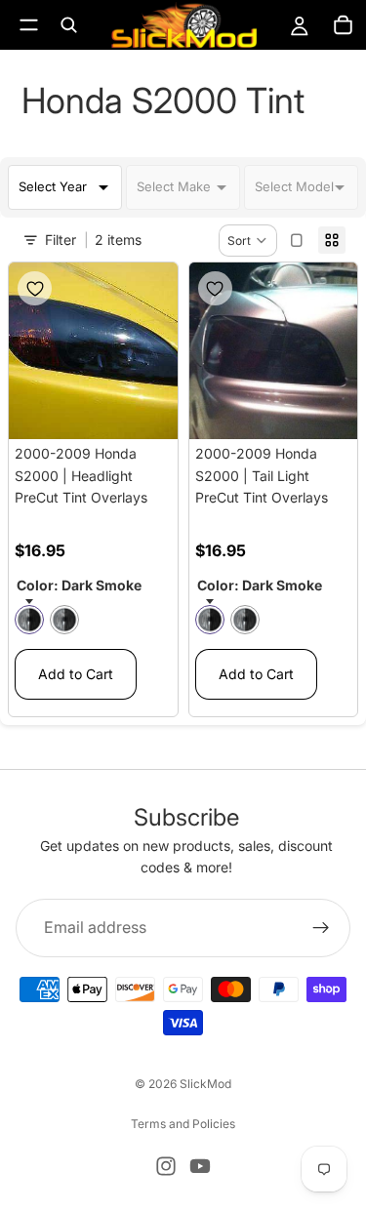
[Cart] (342, 25)
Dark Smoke (29, 619)
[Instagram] (166, 1166)
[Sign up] (321, 927)
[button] (248, 240)
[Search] (68, 25)
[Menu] (29, 25)
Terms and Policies (183, 1123)
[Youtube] (200, 1166)
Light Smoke (64, 619)
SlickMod (205, 1083)
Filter (60, 239)
